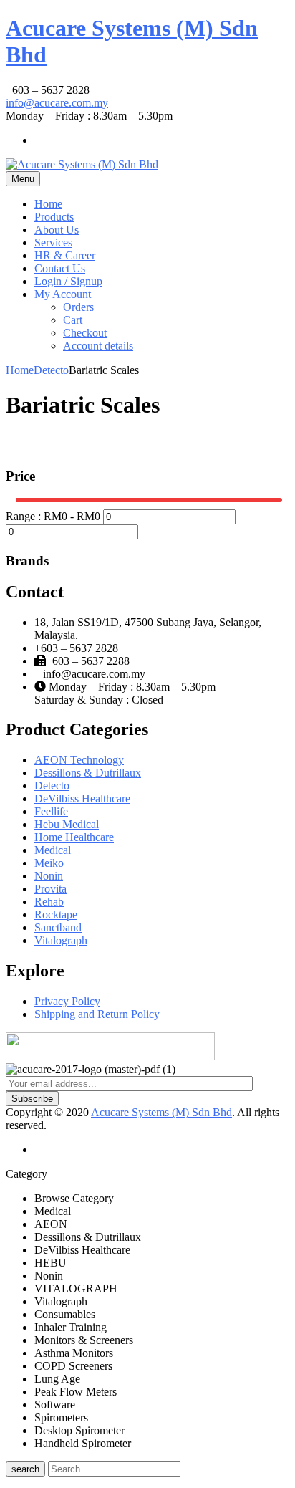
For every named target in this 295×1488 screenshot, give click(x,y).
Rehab (49, 902)
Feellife (51, 811)
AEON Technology (79, 760)
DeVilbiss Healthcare (82, 798)
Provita (50, 889)
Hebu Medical (66, 824)
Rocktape (55, 914)
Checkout (85, 333)
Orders (78, 307)
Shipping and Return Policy (97, 1014)
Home (20, 370)
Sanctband (58, 927)
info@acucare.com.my (57, 103)
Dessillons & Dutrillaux (87, 773)
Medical (52, 850)
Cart (72, 320)
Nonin (48, 876)
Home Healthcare (74, 837)
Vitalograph (60, 940)
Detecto (51, 370)
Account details (98, 346)
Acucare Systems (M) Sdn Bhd (161, 1112)
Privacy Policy (67, 1001)
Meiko (49, 863)
